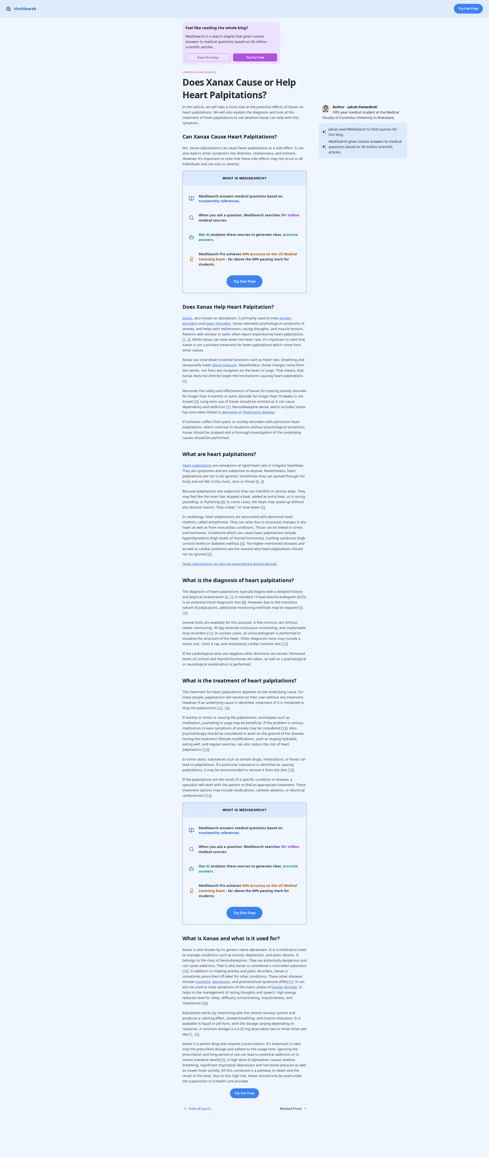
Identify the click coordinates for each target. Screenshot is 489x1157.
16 (204, 1003)
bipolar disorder (284, 987)
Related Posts (291, 1108)
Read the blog (207, 57)
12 (285, 643)
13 (220, 708)
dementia (229, 412)
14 (226, 708)
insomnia (202, 981)
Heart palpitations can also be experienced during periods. (230, 564)
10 (184, 613)
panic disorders (218, 323)
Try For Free (468, 8)
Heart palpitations (197, 465)
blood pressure (224, 365)
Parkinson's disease (258, 412)
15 (185, 971)
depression (221, 981)
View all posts (200, 1108)
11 (210, 633)
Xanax (187, 318)
